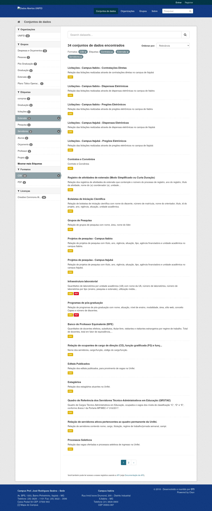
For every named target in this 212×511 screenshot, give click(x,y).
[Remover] (85, 52)
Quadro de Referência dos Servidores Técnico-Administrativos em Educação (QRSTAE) (119, 400)
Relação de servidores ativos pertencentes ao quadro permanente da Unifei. (112, 421)
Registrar (189, 2)
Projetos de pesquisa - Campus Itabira (90, 238)
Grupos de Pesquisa (80, 220)
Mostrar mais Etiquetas (30, 163)
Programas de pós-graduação (85, 302)
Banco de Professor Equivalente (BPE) (90, 324)
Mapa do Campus (29, 504)
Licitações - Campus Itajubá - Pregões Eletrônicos (97, 141)
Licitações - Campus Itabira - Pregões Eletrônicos (97, 104)
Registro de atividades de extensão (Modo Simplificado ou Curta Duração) (111, 177)
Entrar (179, 2)
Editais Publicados (79, 363)
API (118, 475)
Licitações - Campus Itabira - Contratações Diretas (97, 68)
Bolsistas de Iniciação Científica (86, 199)
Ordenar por (148, 45)
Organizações (127, 11)
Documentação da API (134, 475)
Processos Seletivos (80, 440)
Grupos (143, 11)
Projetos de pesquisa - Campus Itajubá (90, 260)
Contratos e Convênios (81, 159)
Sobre (155, 11)
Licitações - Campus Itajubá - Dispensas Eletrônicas (98, 122)
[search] (185, 34)
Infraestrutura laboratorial (83, 281)
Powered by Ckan (185, 492)
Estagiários (74, 382)
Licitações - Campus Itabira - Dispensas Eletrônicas (98, 86)
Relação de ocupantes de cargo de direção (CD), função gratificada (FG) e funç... (115, 345)
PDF (76, 293)
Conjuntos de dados (106, 11)
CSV (70, 77)
